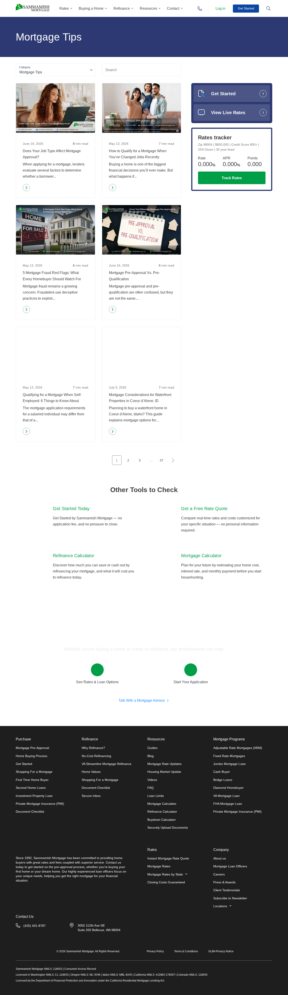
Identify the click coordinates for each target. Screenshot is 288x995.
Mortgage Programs (229, 739)
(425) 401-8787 (34, 925)
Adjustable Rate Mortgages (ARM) (237, 748)
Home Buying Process (31, 756)
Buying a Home (91, 8)
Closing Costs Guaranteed (166, 882)
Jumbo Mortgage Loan (229, 764)
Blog (150, 756)
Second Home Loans (31, 787)
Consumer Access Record (80, 968)
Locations (220, 906)
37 (161, 460)
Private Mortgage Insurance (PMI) (40, 803)
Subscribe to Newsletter (230, 898)
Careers (219, 874)
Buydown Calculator (161, 819)
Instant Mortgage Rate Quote (168, 858)
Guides (152, 748)
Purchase (23, 739)
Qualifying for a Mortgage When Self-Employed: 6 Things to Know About (52, 398)
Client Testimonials (226, 890)
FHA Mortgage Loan (227, 803)
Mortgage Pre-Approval (32, 748)
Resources (148, 8)
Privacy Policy (155, 951)
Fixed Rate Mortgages (229, 756)
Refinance (121, 8)
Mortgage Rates (158, 866)
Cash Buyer (221, 771)
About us (219, 858)
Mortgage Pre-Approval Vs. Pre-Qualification (134, 276)
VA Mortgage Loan (226, 796)
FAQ (150, 787)
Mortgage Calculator (161, 803)
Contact (173, 8)
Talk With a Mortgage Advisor (142, 700)
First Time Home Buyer (32, 780)
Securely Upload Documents (167, 827)
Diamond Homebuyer (228, 787)
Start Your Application (190, 682)
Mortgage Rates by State (165, 874)
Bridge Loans (222, 780)
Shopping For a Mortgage (34, 771)
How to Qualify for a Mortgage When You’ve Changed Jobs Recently (137, 154)
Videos (152, 780)
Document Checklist (30, 811)
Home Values (91, 771)
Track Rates (232, 178)
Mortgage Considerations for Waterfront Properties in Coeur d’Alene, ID (140, 398)
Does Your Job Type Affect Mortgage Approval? (52, 154)
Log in (220, 8)
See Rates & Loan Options (97, 682)
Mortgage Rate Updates (164, 764)
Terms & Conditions (186, 951)
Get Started (246, 8)
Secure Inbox (91, 796)
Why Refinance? (93, 748)
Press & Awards (224, 882)
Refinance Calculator (162, 811)
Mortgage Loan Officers (230, 866)
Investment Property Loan (34, 796)
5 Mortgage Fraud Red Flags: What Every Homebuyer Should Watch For (52, 276)
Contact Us (25, 916)
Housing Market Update (164, 771)
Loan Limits (155, 796)
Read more (35, 188)
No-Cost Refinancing (96, 756)
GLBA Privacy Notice (221, 951)
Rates (64, 8)
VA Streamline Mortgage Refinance (106, 764)
